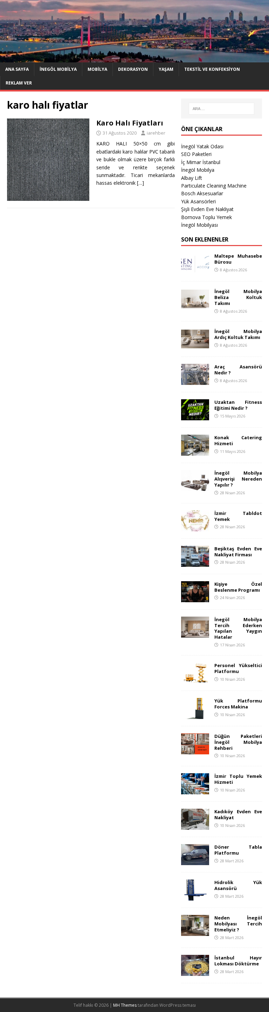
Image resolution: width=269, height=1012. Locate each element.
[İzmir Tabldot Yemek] (195, 527)
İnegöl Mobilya (58, 69)
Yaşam (166, 69)
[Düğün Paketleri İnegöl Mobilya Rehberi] (195, 750)
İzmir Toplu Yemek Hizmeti (238, 779)
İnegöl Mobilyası (199, 225)
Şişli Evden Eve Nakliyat (207, 209)
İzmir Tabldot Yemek (238, 516)
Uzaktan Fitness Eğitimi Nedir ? (238, 405)
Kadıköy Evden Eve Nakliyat (238, 814)
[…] (140, 182)
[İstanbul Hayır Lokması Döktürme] (195, 972)
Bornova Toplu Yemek (206, 217)
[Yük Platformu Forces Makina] (195, 714)
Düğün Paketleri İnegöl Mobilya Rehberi (238, 742)
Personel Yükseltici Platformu (238, 668)
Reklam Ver (19, 83)
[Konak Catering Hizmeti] (195, 451)
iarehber (156, 133)
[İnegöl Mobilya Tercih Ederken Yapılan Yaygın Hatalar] (195, 633)
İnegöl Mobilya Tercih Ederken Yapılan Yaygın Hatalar (238, 628)
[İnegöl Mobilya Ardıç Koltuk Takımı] (195, 345)
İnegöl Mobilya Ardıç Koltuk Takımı (238, 334)
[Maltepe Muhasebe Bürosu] (195, 270)
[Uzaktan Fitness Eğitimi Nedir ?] (195, 416)
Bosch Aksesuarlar (202, 193)
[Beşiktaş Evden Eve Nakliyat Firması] (195, 562)
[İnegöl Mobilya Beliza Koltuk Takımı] (195, 305)
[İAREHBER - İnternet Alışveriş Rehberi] (134, 58)
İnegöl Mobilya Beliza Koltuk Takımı (238, 297)
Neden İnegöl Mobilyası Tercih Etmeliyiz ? (238, 924)
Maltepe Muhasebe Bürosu (238, 259)
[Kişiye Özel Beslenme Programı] (195, 598)
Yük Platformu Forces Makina (238, 704)
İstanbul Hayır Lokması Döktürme (238, 961)
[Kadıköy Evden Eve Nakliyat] (195, 825)
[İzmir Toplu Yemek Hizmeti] (195, 790)
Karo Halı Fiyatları (129, 123)
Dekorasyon (133, 69)
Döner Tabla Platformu (238, 850)
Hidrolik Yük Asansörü (238, 885)
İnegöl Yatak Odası (202, 146)
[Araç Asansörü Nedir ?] (195, 381)
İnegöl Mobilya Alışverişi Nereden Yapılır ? (238, 479)
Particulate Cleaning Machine (214, 185)
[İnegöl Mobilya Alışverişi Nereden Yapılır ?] (195, 487)
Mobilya (97, 69)
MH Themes (125, 1005)
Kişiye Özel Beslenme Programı (238, 587)
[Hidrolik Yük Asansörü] (195, 896)
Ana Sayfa (17, 69)
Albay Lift (191, 178)
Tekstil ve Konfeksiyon (212, 69)
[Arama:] (221, 109)
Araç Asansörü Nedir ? (238, 370)
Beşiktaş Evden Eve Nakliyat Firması (238, 551)
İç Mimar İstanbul (200, 162)
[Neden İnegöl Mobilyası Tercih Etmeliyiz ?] (195, 932)
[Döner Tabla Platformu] (195, 861)
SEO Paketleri (196, 154)
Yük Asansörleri (198, 201)
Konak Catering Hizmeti (238, 440)
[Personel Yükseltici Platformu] (195, 679)
